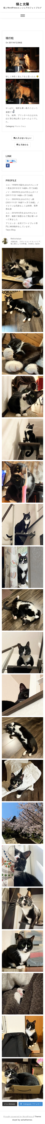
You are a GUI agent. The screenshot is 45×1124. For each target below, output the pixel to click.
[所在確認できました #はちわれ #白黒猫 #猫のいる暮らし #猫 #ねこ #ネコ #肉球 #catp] (22, 993)
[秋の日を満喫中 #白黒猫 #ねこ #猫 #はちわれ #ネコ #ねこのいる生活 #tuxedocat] (22, 567)
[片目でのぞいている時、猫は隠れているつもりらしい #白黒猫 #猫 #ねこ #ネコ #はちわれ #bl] (22, 695)
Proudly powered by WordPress (18, 1116)
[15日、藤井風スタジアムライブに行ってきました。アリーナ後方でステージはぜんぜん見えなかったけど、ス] (22, 1036)
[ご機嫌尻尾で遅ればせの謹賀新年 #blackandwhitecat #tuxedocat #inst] (22, 524)
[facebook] (8, 165)
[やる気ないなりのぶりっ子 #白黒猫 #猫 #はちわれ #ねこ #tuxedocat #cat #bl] (22, 268)
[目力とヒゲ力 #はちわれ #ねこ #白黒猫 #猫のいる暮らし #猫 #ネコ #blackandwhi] (22, 908)
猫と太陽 (22, 4)
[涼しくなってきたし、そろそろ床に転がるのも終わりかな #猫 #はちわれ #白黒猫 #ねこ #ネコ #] (22, 610)
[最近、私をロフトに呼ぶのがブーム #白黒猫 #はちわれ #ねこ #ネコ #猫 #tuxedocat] (22, 652)
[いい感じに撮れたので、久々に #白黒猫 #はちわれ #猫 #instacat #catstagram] (22, 866)
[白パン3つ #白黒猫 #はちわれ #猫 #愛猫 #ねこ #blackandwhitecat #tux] (22, 354)
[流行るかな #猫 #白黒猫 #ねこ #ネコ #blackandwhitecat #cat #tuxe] (22, 780)
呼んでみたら (22, 145)
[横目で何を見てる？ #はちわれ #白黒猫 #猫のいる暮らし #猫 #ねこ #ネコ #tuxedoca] (22, 951)
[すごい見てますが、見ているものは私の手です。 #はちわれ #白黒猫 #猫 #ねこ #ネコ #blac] (22, 396)
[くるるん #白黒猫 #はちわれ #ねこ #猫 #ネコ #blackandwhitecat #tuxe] (22, 439)
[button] (22, 16)
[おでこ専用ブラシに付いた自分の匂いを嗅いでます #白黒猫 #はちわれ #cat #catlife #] (22, 482)
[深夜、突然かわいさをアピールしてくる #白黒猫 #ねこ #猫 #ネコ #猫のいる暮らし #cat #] (22, 738)
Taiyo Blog (11, 230)
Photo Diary (20, 126)
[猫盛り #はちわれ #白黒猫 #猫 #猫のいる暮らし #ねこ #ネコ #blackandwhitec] (22, 1079)
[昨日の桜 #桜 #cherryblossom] (22, 823)
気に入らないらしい (23, 138)
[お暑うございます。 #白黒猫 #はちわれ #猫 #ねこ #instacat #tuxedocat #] (22, 311)
